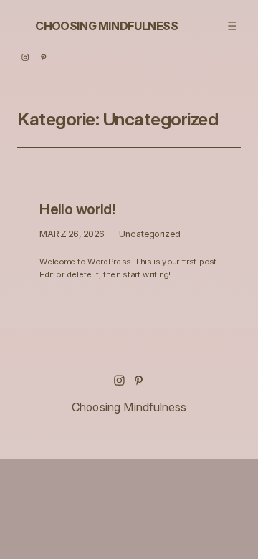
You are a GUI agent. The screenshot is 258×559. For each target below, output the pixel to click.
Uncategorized (150, 233)
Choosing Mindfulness (106, 25)
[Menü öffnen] (232, 25)
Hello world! (77, 209)
